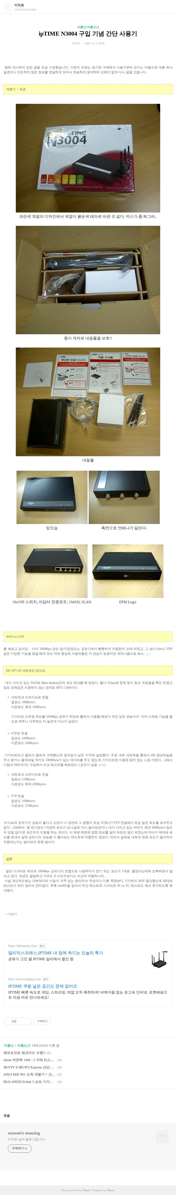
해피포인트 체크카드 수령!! (24, 1053)
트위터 (99, 1099)
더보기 (12, 914)
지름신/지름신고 (88, 27)
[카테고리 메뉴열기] (168, 7)
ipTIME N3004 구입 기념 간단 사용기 (88, 33)
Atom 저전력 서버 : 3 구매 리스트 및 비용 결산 (29, 1060)
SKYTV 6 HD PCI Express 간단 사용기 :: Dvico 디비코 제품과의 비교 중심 (29, 1067)
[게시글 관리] (26, 1021)
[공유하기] (21, 1021)
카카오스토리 (88, 1099)
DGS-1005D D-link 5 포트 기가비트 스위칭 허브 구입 (29, 1082)
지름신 (9, 1045)
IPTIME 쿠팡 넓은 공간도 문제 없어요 (42, 986)
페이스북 (77, 1099)
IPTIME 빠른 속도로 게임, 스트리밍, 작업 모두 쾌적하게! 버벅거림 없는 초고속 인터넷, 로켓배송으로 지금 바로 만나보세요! (87, 994)
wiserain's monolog (24, 1133)
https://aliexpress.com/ (22, 946)
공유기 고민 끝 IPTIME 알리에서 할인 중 (41, 959)
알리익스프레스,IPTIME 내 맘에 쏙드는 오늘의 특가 (55, 953)
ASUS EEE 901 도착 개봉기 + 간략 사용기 (29, 1074)
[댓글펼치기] (12, 1115)
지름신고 (23, 1045)
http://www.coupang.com (24, 979)
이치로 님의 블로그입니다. (27, 1139)
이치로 (19, 5)
